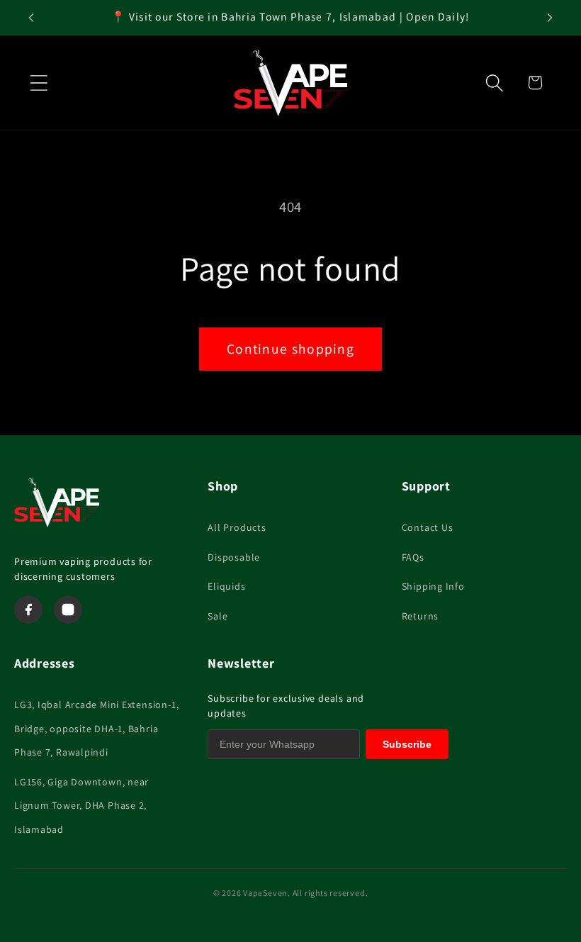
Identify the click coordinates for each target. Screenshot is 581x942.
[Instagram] (68, 609)
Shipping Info (433, 586)
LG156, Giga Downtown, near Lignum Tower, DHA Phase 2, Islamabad (81, 805)
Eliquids (226, 586)
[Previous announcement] (31, 17)
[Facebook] (28, 609)
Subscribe (407, 744)
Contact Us (427, 527)
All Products (237, 527)
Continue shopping (290, 349)
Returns (420, 616)
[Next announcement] (549, 17)
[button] (38, 82)
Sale (217, 616)
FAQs (413, 557)
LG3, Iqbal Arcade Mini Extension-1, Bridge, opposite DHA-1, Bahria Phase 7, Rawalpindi (96, 728)
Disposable (234, 557)
